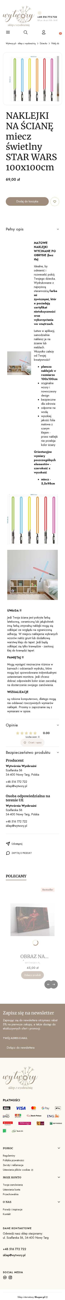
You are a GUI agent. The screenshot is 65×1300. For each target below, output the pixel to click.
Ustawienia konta (11, 1189)
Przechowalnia (10, 1194)
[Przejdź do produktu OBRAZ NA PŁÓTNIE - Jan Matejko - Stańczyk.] (32, 920)
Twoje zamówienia (13, 1185)
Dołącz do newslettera (20, 1048)
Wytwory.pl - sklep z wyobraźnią (21, 43)
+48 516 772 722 (47, 17)
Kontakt (6, 1214)
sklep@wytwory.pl (16, 786)
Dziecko (43, 43)
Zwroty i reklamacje (13, 1165)
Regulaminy (9, 1155)
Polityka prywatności (13, 1160)
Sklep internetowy (31, 1297)
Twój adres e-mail (15, 1038)
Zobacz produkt (32, 975)
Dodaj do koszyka (27, 201)
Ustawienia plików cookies (17, 1170)
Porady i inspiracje (12, 1209)
